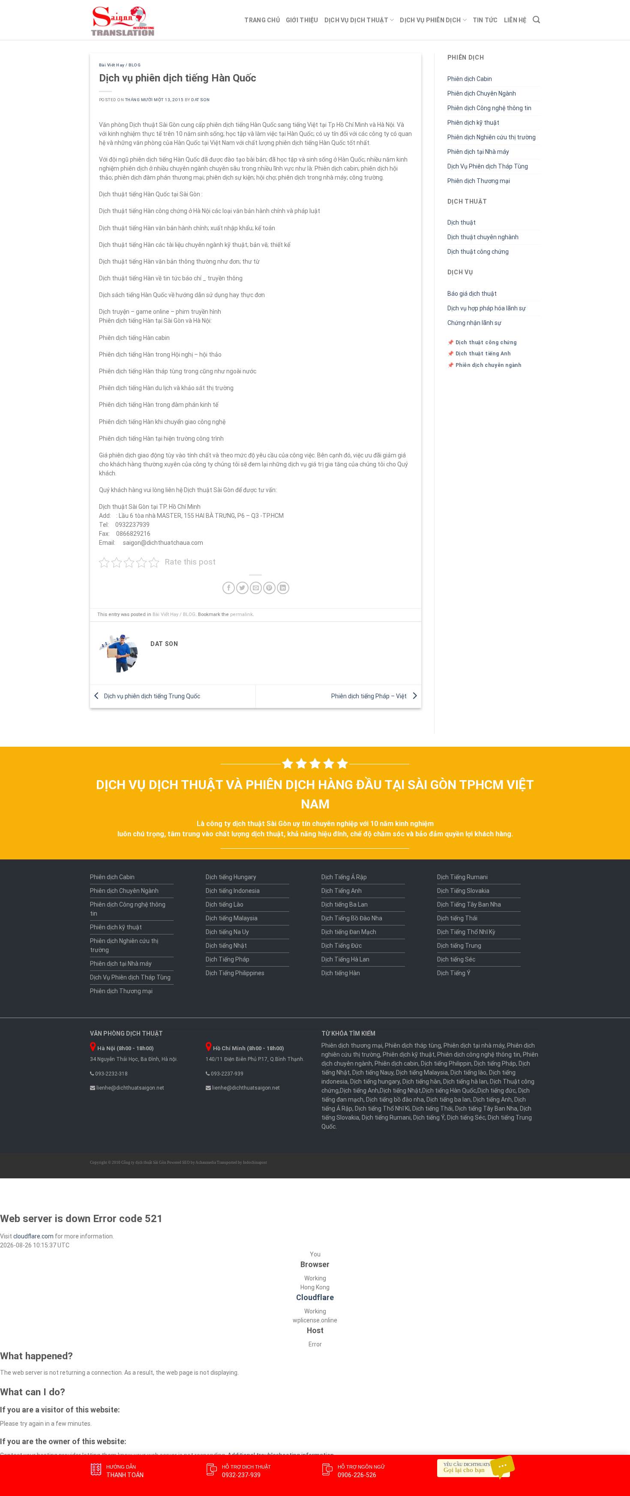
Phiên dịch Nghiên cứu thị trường (491, 137)
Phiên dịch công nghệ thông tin (478, 1054)
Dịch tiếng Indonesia (233, 890)
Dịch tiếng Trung (459, 945)
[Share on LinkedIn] (283, 588)
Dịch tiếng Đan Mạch (348, 931)
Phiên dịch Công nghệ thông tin (489, 108)
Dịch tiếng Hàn (340, 973)
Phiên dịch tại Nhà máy (478, 151)
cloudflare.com (33, 1236)
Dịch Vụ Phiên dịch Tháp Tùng (487, 166)
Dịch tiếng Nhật (226, 945)
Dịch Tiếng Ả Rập (344, 877)
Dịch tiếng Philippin (446, 1063)
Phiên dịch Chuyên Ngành (481, 93)
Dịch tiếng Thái (457, 918)
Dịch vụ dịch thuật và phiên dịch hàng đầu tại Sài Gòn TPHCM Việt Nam (315, 794)
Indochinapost (255, 1162)
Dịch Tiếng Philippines (235, 973)
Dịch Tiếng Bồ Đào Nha (351, 918)
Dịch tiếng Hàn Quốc (449, 1090)
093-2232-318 (111, 1074)
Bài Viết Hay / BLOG (120, 65)
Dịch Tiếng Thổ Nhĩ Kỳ (466, 931)
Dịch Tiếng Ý (454, 973)
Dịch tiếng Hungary (231, 877)
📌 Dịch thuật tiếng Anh (479, 354)
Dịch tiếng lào (468, 1072)
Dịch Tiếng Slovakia (463, 890)
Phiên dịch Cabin (469, 78)
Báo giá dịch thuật (472, 293)
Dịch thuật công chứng (478, 251)
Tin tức (485, 20)
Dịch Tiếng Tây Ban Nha (469, 904)
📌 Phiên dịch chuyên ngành (484, 365)
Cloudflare (315, 1297)
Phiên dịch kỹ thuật (473, 122)
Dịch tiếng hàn (421, 1081)
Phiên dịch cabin (396, 1063)
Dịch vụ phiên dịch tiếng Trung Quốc (151, 695)
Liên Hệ (515, 20)
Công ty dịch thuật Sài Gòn (143, 1162)
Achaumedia (205, 1162)
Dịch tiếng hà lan (465, 1081)
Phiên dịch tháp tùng (413, 1045)
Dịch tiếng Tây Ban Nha (486, 1108)
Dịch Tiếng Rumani (462, 877)
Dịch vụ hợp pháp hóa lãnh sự (486, 308)
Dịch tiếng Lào (224, 904)
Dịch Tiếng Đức (341, 945)
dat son (200, 99)
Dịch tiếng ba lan (448, 1099)
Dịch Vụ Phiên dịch (430, 20)
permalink (241, 614)
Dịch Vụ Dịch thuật (356, 20)
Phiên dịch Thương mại (478, 180)
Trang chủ (262, 20)
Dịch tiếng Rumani (386, 1117)
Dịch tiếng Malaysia (232, 918)
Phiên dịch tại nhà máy (474, 1045)
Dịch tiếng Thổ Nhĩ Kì (382, 1108)
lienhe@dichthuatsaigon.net (129, 1088)
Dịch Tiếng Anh (341, 890)
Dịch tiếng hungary (375, 1081)
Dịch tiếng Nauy (372, 1072)
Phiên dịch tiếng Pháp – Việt (369, 695)
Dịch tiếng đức (496, 1090)
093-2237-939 (226, 1074)
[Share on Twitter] (242, 588)
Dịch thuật (461, 222)
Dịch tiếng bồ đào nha (395, 1099)
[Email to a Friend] (256, 588)
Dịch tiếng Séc (456, 959)
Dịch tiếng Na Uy (227, 931)
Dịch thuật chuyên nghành (483, 237)
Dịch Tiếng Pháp (227, 959)
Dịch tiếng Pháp (495, 1063)
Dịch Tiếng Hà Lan (345, 959)
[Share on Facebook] (228, 588)
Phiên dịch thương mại (351, 1045)
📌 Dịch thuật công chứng (482, 342)
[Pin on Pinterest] (269, 588)
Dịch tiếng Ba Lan (344, 904)
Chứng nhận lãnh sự (474, 322)
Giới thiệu (302, 20)
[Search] (536, 19)
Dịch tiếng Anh (359, 1090)
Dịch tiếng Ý (428, 1117)
